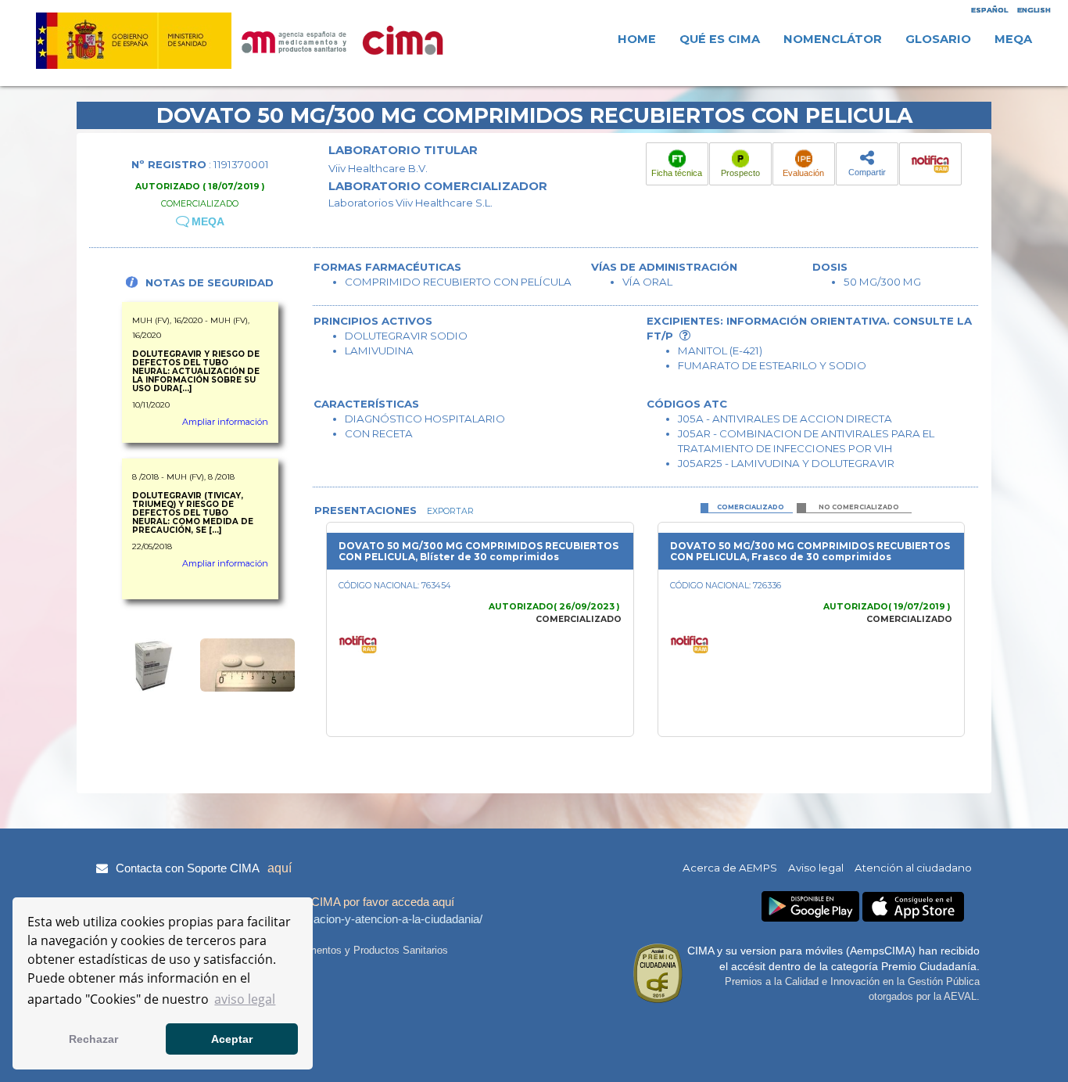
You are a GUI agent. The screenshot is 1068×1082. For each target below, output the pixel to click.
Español (989, 9)
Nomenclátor (832, 39)
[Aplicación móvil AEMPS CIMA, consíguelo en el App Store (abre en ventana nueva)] (913, 907)
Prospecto (740, 173)
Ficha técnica (676, 173)
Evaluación (803, 173)
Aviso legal (816, 867)
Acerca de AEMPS (730, 867)
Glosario (938, 39)
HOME (637, 39)
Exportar (449, 511)
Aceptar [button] (232, 1039)
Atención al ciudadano (913, 867)
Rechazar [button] (93, 1039)
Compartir (867, 172)
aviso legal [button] (244, 999)
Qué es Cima (719, 39)
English (1034, 9)
